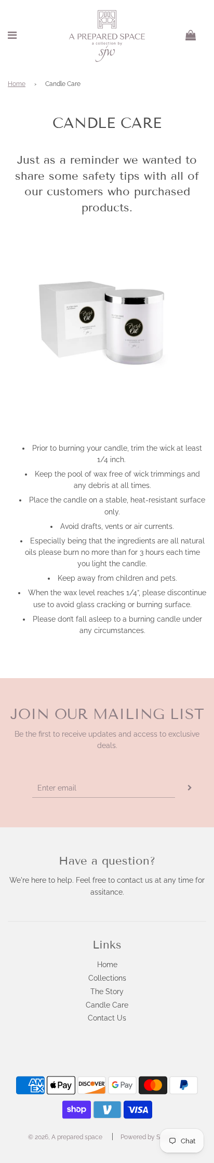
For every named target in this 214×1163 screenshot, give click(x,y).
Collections (107, 978)
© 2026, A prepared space (65, 1137)
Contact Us (107, 1018)
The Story (107, 991)
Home (16, 84)
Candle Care (107, 1005)
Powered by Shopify (149, 1137)
